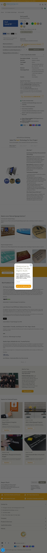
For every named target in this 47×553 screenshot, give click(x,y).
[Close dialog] (31, 265)
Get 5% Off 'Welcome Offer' (23, 286)
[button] (3, 550)
